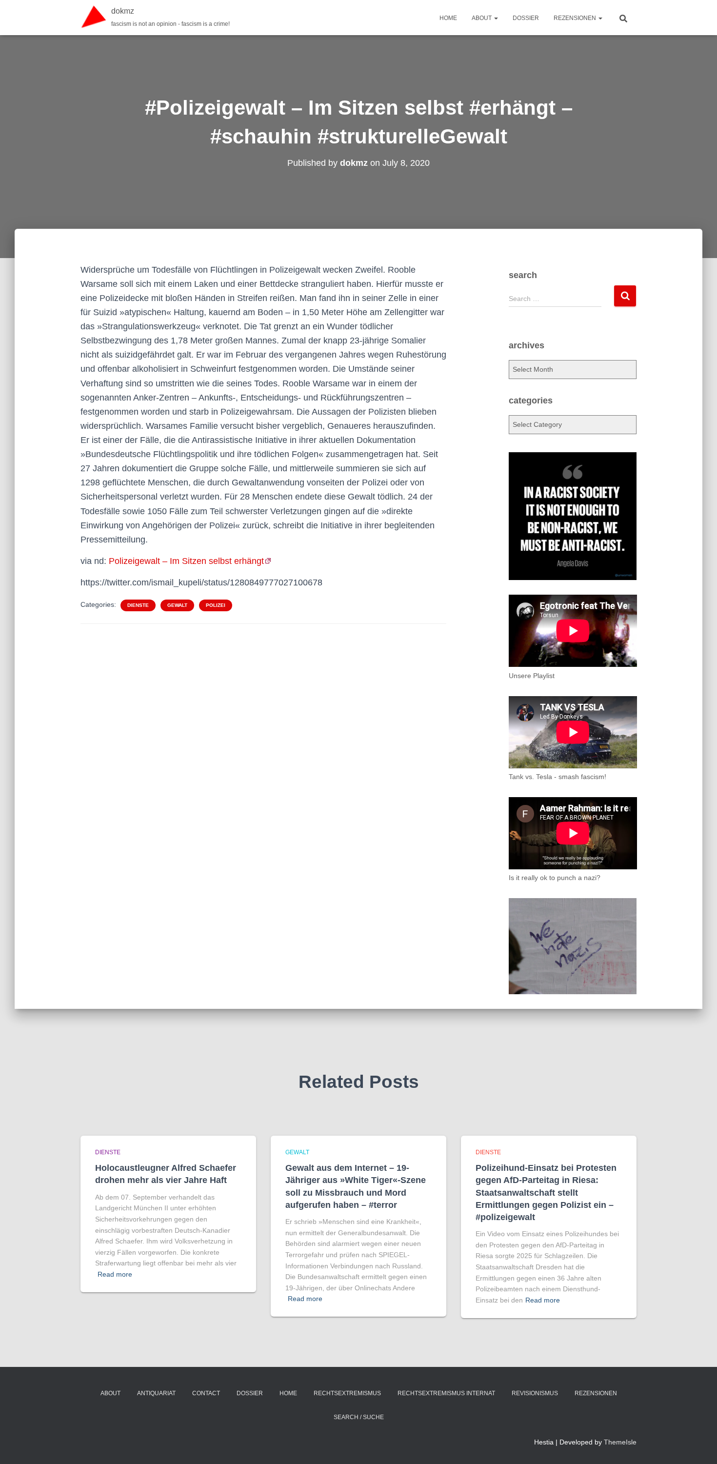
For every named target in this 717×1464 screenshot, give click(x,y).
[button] (495, 18)
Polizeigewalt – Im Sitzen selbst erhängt (186, 561)
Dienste (138, 605)
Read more (115, 1274)
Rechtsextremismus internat (446, 1393)
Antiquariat (156, 1393)
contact (206, 1393)
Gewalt (177, 605)
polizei (215, 605)
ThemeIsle (620, 1442)
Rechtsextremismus (347, 1393)
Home (448, 18)
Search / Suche (359, 1417)
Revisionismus (535, 1393)
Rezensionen (576, 18)
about (482, 18)
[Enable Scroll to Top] (697, 1444)
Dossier (526, 18)
